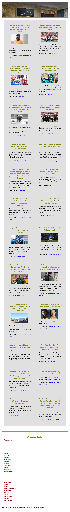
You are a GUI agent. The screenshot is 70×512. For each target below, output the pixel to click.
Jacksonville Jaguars (53, 161)
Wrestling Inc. (51, 361)
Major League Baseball (54, 254)
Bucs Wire (50, 133)
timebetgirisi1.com (18, 507)
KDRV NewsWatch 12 (23, 363)
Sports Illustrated (22, 161)
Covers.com (20, 295)
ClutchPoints (21, 256)
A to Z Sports (21, 190)
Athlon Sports (51, 215)
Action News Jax (22, 390)
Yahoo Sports (51, 53)
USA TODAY (21, 415)
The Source (50, 186)
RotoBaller (50, 94)
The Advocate (21, 135)
